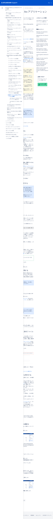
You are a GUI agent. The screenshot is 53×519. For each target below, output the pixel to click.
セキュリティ (38, 515)
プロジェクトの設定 (10, 124)
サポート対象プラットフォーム (13, 22)
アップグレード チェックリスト (14, 60)
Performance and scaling (11, 134)
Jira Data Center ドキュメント (12, 132)
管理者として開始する (10, 15)
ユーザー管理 (8, 122)
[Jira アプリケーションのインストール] (36, 8)
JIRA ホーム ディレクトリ (28, 166)
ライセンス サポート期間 (27, 39)
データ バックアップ (26, 341)
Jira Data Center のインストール (13, 46)
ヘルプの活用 (8, 138)
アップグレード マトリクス (13, 62)
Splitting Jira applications (41, 52)
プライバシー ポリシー (24, 515)
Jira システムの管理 (10, 130)
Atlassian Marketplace (28, 58)
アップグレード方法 (12, 64)
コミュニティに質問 (42, 84)
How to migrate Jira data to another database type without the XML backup (42, 40)
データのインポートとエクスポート (13, 126)
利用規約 (32, 515)
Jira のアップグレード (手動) (14, 73)
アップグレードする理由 (13, 58)
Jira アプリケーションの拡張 (13, 53)
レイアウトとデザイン (10, 120)
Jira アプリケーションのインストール (13, 17)
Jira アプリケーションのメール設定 (13, 128)
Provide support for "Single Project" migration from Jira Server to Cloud (42, 45)
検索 (49, 3)
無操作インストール (11, 34)
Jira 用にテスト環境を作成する (14, 66)
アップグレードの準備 (12, 68)
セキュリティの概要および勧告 (12, 136)
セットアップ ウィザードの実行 (13, 48)
